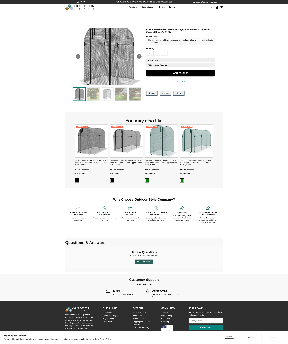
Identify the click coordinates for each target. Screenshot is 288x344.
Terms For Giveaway (141, 328)
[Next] (139, 56)
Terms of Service (139, 313)
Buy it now (180, 82)
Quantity (150, 48)
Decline (273, 337)
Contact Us (137, 325)
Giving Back (166, 319)
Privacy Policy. (105, 339)
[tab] (180, 60)
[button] (212, 7)
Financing (165, 322)
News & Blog (166, 316)
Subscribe (205, 328)
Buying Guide (108, 319)
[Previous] (78, 56)
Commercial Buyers (111, 316)
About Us (165, 313)
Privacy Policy (138, 316)
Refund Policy (138, 319)
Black (77, 180)
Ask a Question (145, 261)
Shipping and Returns (141, 322)
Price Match (107, 322)
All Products (107, 313)
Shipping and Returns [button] (157, 65)
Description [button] (153, 60)
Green (147, 180)
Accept (251, 337)
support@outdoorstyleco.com (206, 2)
